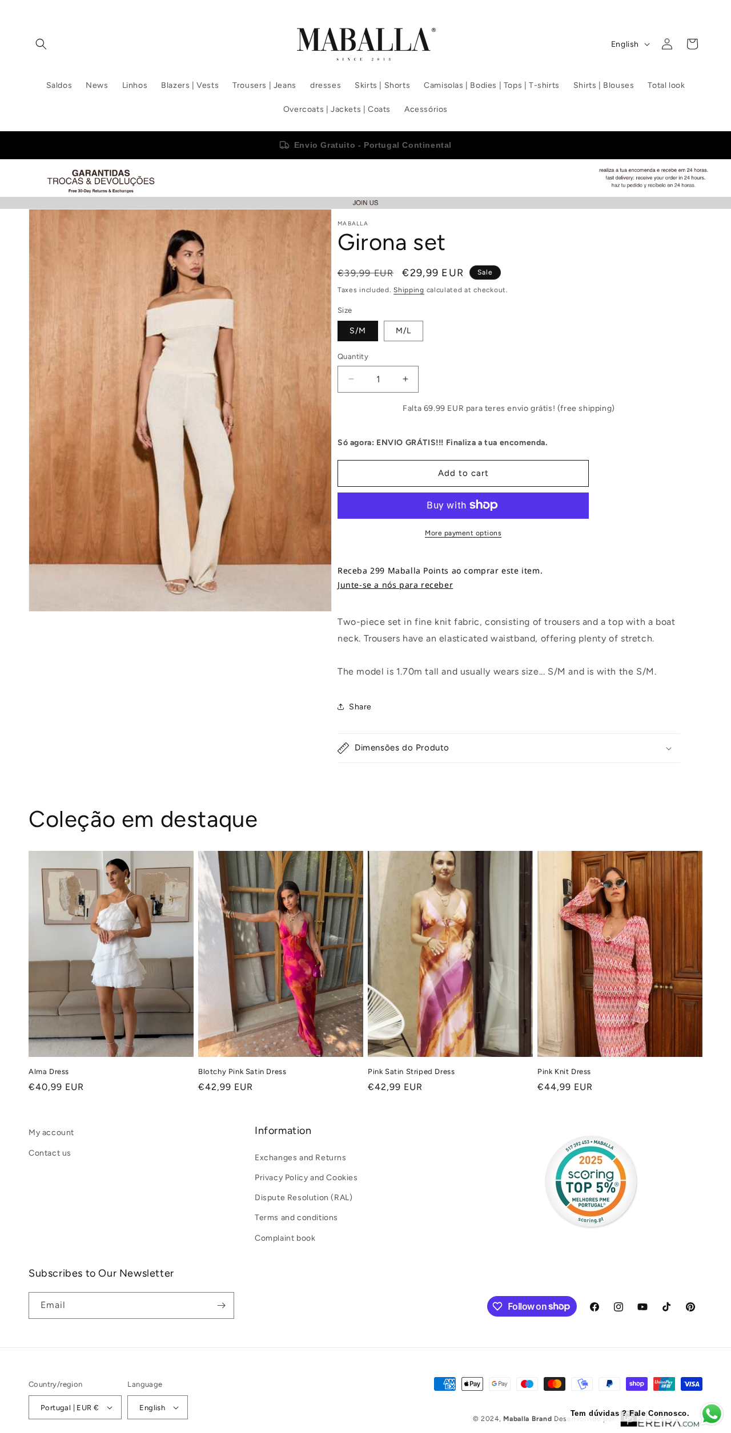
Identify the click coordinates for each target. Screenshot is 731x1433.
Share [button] (360, 706)
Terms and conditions (296, 1217)
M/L (403, 331)
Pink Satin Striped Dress (411, 1071)
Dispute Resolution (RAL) (303, 1197)
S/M (358, 331)
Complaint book (285, 1237)
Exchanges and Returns (301, 1157)
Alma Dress (49, 1071)
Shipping (408, 290)
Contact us (50, 1152)
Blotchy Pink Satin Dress (242, 1071)
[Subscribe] (221, 1305)
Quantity (353, 356)
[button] (41, 43)
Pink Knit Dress (564, 1071)
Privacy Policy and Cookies (306, 1177)
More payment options (463, 532)
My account (51, 1132)
